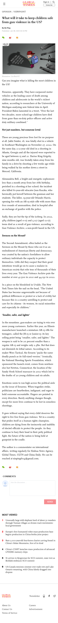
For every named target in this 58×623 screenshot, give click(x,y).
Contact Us (7, 609)
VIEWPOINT (19, 11)
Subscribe (49, 5)
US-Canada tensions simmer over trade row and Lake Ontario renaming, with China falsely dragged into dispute (30, 569)
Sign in (46, 2)
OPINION (6, 11)
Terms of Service (9, 613)
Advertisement (35, 609)
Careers (32, 605)
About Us (6, 605)
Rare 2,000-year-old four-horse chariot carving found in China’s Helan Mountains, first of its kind (30, 541)
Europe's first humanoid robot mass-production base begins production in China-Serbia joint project (29, 533)
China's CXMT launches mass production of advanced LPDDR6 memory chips (30, 550)
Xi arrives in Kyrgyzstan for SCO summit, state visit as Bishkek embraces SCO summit (30, 559)
